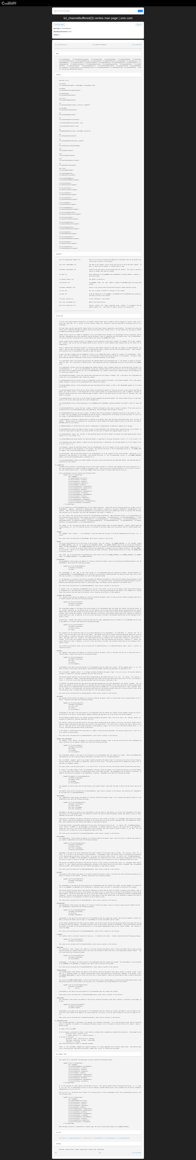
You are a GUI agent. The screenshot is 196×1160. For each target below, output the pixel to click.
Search (140, 11)
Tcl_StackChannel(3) (110, 1138)
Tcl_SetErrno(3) (87, 1138)
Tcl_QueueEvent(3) (98, 1138)
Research (139, 24)
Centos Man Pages (59, 24)
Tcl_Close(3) (62, 1138)
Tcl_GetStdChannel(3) (123, 1138)
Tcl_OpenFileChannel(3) (74, 1138)
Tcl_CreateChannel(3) (61, 44)
